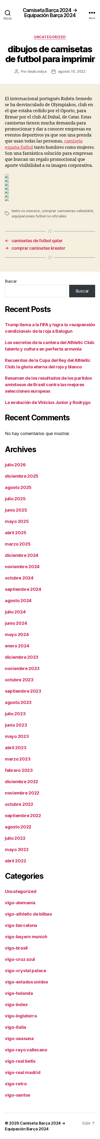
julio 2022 (15, 838)
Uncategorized (50, 37)
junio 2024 (16, 623)
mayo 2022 (17, 849)
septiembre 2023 (23, 691)
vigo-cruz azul (20, 959)
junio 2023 (16, 725)
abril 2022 (15, 860)
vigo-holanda (19, 993)
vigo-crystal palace (25, 970)
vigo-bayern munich (26, 936)
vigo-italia (15, 1027)
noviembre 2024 (22, 566)
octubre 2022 (19, 804)
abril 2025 (15, 532)
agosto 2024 (18, 600)
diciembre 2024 (21, 555)
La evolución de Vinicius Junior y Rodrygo (48, 402)
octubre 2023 (19, 679)
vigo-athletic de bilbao (28, 914)
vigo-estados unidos (26, 981)
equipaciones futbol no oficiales (39, 216)
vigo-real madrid (23, 1072)
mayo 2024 (17, 634)
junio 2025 (16, 510)
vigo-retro (15, 1083)
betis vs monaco (26, 210)
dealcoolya (36, 71)
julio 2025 (15, 498)
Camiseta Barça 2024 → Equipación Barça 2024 (50, 13)
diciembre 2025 (21, 476)
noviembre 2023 (22, 668)
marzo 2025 (17, 544)
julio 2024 (15, 611)
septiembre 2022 (23, 815)
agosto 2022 (18, 826)
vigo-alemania (20, 902)
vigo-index (16, 1004)
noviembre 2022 (22, 792)
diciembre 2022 (21, 781)
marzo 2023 (17, 759)
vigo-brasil (16, 947)
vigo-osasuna (19, 1038)
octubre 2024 (19, 577)
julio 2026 (15, 464)
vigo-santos (17, 1095)
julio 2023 (15, 713)
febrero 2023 (19, 770)
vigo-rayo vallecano (26, 1049)
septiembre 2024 (23, 589)
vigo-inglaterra (21, 1015)
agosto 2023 (18, 702)
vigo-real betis (20, 1061)
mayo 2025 (17, 521)
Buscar (11, 281)
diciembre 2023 (21, 657)
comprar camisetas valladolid (67, 210)
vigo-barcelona (21, 925)
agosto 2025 (18, 487)
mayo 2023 (17, 736)
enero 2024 (17, 645)
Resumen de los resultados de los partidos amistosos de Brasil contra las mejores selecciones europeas (48, 385)
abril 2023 (15, 747)
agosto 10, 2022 (71, 71)
